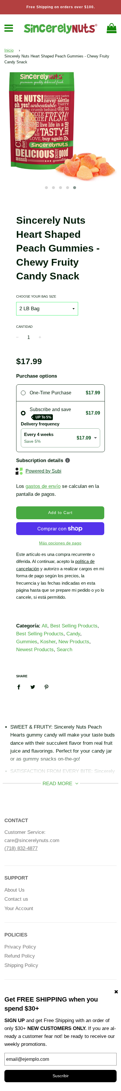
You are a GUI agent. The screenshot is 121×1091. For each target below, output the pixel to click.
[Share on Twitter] (32, 686)
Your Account (18, 908)
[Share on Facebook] (20, 686)
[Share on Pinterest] (46, 686)
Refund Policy (19, 956)
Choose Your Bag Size (36, 296)
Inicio (9, 50)
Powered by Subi (43, 471)
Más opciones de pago (60, 543)
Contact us (16, 899)
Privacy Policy (20, 947)
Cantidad (24, 326)
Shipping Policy (21, 965)
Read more (58, 783)
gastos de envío (43, 486)
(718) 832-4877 (21, 848)
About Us (14, 890)
